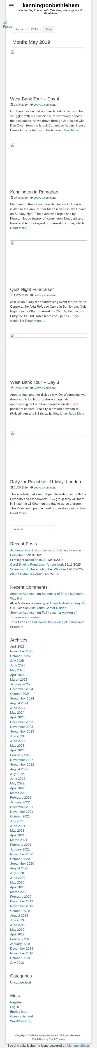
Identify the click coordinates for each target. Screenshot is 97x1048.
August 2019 (19, 915)
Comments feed (21, 1016)
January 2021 (20, 849)
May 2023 (17, 745)
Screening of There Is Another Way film (38, 569)
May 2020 (17, 882)
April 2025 (17, 675)
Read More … (72, 130)
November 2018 (21, 953)
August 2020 (19, 868)
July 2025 (17, 660)
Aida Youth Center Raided (47, 608)
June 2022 (17, 778)
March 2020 (18, 892)
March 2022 (18, 793)
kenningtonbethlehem (51, 5)
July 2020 (17, 873)
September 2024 (22, 698)
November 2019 (21, 906)
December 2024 (21, 689)
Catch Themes (57, 1039)
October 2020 (20, 859)
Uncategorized (20, 982)
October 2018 (20, 958)
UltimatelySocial (78, 1045)
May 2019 (17, 929)
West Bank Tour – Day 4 (34, 98)
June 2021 (17, 826)
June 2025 (17, 665)
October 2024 (20, 693)
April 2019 (17, 934)
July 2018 (17, 962)
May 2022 (17, 783)
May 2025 (17, 670)
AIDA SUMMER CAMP (26, 574)
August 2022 (19, 769)
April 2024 (17, 717)
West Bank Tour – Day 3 (34, 382)
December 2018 (21, 948)
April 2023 (17, 750)
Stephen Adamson (23, 593)
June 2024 (17, 708)
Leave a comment (44, 104)
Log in (14, 1007)
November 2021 (21, 811)
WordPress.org (21, 1021)
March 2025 (18, 679)
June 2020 (17, 877)
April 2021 (17, 835)
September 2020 (22, 863)
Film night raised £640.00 (28, 560)
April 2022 (17, 788)
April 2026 (17, 646)
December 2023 (21, 722)
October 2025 (20, 656)
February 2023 (20, 755)
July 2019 (17, 920)
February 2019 (20, 939)
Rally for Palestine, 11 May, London (45, 481)
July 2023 (17, 736)
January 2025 (20, 684)
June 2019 (17, 925)
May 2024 (17, 712)
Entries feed (18, 1011)
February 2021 (20, 844)
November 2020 (21, 854)
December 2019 (21, 901)
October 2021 (20, 816)
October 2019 (20, 911)
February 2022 (20, 797)
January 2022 (20, 802)
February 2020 (20, 896)
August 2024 (19, 703)
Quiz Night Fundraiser (32, 289)
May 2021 (17, 830)
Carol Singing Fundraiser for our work (37, 564)
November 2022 (21, 760)
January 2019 (20, 944)
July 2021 (17, 821)
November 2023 (21, 726)
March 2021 (18, 840)
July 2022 (17, 774)
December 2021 (21, 807)
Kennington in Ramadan (34, 191)
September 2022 (22, 764)
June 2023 (17, 741)
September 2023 (22, 731)
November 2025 (21, 651)
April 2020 (17, 887)
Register (16, 1002)
